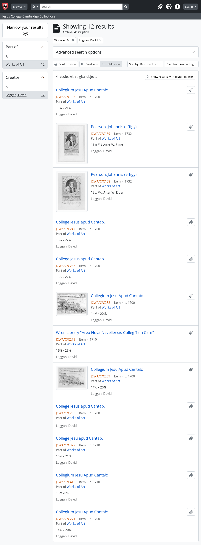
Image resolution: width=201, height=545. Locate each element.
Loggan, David (25, 96)
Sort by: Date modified (144, 64)
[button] (160, 6)
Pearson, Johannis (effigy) (114, 126)
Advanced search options (79, 52)
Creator (12, 77)
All (7, 56)
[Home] (6, 7)
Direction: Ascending (180, 64)
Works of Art (25, 65)
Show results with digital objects (172, 77)
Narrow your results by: (25, 30)
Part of (12, 46)
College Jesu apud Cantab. (79, 438)
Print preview (67, 64)
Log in (189, 6)
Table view (112, 64)
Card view (92, 64)
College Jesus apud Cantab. (80, 222)
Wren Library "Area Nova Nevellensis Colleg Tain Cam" (105, 332)
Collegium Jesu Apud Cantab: (82, 90)
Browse (18, 6)
